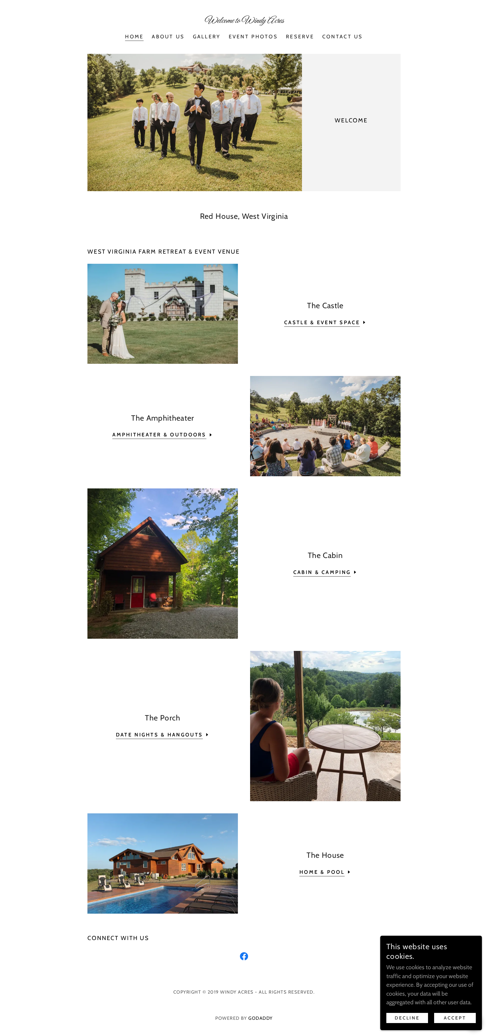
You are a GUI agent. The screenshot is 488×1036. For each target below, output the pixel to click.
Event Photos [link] (253, 37)
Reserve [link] (300, 37)
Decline (407, 1018)
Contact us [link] (342, 37)
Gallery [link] (207, 37)
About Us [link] (168, 37)
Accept (455, 1018)
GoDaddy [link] (260, 1018)
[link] (244, 20)
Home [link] (134, 37)
